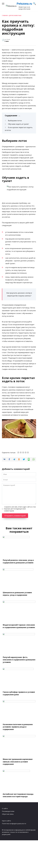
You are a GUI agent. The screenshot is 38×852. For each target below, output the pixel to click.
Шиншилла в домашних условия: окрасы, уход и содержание (17, 593)
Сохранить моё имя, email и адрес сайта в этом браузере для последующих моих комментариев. (20, 509)
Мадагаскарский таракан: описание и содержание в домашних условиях (19, 626)
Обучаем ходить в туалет (18, 124)
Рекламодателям (8, 811)
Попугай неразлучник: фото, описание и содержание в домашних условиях (19, 659)
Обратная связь (8, 814)
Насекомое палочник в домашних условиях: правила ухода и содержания (18, 726)
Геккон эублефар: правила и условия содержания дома (19, 693)
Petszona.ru (24, 3)
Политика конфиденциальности (14, 823)
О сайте (5, 808)
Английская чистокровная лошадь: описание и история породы (18, 795)
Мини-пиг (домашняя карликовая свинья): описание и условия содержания (17, 761)
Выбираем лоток (15, 120)
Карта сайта (6, 821)
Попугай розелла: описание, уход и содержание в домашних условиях (18, 561)
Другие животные (15, 15)
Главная (5, 15)
